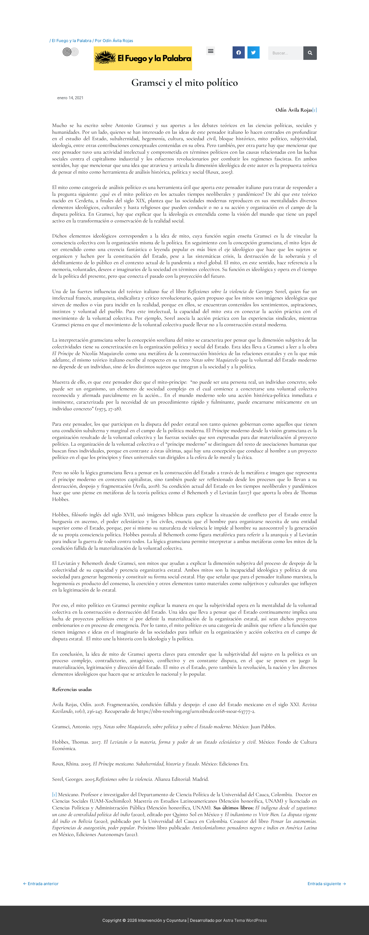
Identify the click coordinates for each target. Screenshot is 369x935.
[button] (210, 50)
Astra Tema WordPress (245, 920)
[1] (314, 110)
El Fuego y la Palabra (71, 40)
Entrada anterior (41, 883)
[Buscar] (310, 53)
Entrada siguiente (327, 883)
